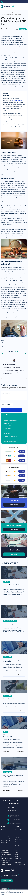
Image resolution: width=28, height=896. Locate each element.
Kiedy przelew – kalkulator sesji (11, 436)
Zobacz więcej (14, 504)
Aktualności (23, 29)
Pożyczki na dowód (8, 423)
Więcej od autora (7, 375)
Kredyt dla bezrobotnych (9, 431)
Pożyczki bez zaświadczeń (10, 441)
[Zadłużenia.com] (7, 6)
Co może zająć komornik (9, 438)
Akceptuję (2, 894)
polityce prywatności (19, 892)
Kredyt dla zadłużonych (9, 418)
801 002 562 (11, 1)
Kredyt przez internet (8, 425)
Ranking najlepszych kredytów (10, 875)
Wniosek (22, 451)
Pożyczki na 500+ (7, 433)
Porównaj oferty (7, 880)
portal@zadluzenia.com (15, 823)
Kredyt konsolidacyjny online (10, 420)
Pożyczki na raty (7, 428)
